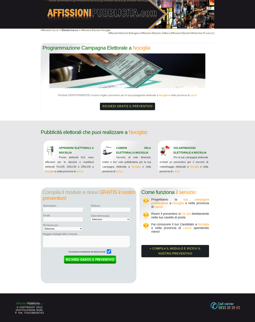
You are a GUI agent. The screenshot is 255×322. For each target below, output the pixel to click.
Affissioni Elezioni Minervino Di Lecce (192, 33)
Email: (46, 215)
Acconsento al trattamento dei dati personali (87, 252)
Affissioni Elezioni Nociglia (95, 30)
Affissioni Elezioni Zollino (155, 33)
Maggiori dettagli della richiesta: (60, 233)
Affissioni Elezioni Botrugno (123, 33)
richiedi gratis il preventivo (127, 106)
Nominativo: (50, 205)
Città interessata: (100, 215)
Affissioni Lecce (50, 30)
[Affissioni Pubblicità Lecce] (127, 12)
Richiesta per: (51, 225)
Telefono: (96, 205)
